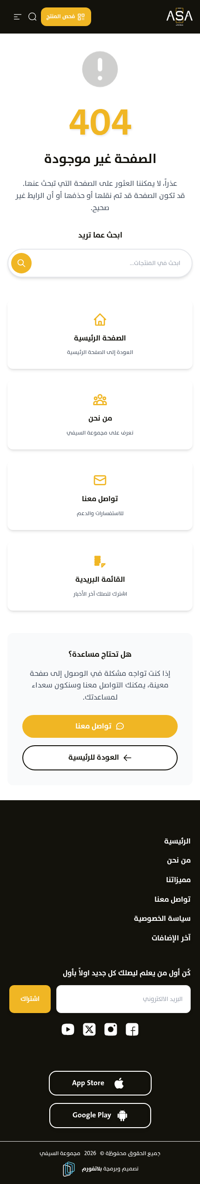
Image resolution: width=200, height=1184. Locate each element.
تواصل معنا (93, 726)
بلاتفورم (92, 1168)
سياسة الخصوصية (162, 919)
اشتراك (30, 998)
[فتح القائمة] (17, 16)
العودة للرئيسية (93, 757)
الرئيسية (177, 841)
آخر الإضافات (171, 938)
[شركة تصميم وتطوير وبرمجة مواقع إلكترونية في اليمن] (68, 1169)
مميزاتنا (178, 880)
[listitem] (132, 1029)
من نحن (179, 860)
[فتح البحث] (32, 16)
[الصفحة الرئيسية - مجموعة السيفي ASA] (180, 17)
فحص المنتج (61, 16)
